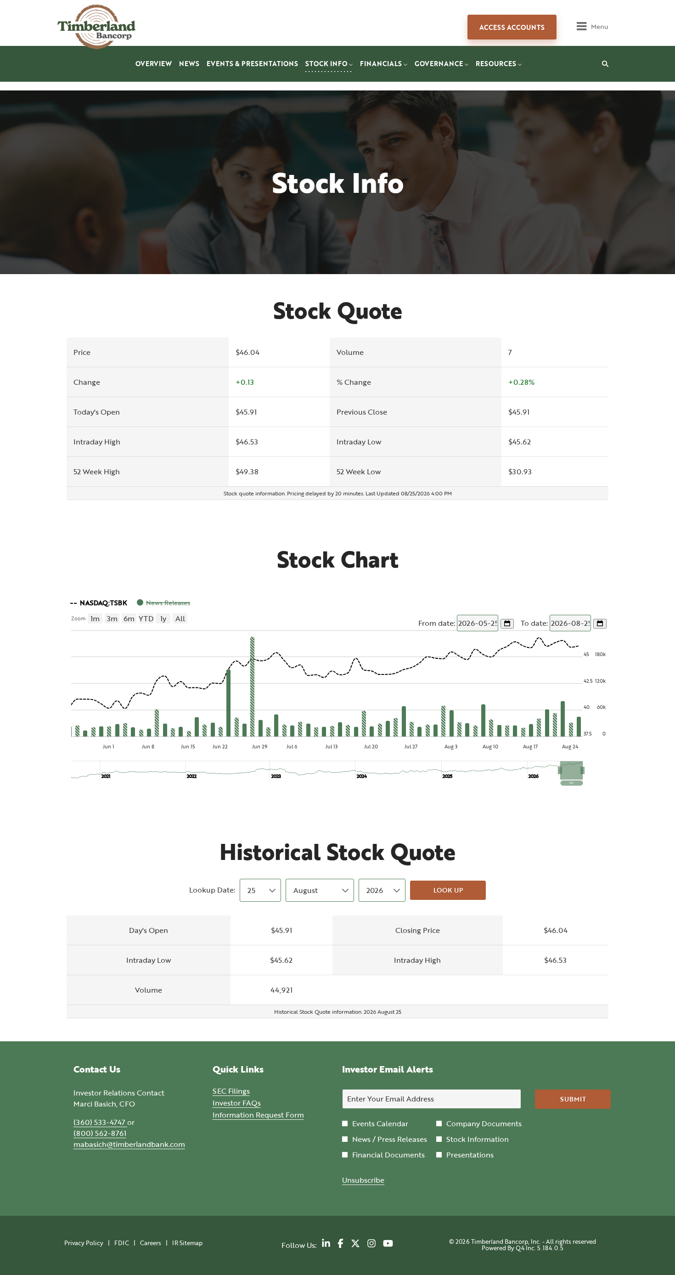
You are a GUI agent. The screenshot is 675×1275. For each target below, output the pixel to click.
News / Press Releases (389, 1139)
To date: (535, 623)
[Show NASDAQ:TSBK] (98, 602)
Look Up (448, 890)
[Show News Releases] (163, 602)
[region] (337, 689)
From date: (437, 623)
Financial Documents (388, 1154)
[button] (571, 770)
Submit (573, 1099)
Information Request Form (268, 1114)
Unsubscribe (363, 1179)
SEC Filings (244, 1091)
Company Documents (484, 1123)
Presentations (470, 1154)
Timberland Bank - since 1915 (110, 27)
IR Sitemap (187, 1243)
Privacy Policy (83, 1243)
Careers (150, 1243)
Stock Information (477, 1139)
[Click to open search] (602, 64)
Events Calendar (380, 1123)
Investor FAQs (250, 1102)
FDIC (121, 1243)
